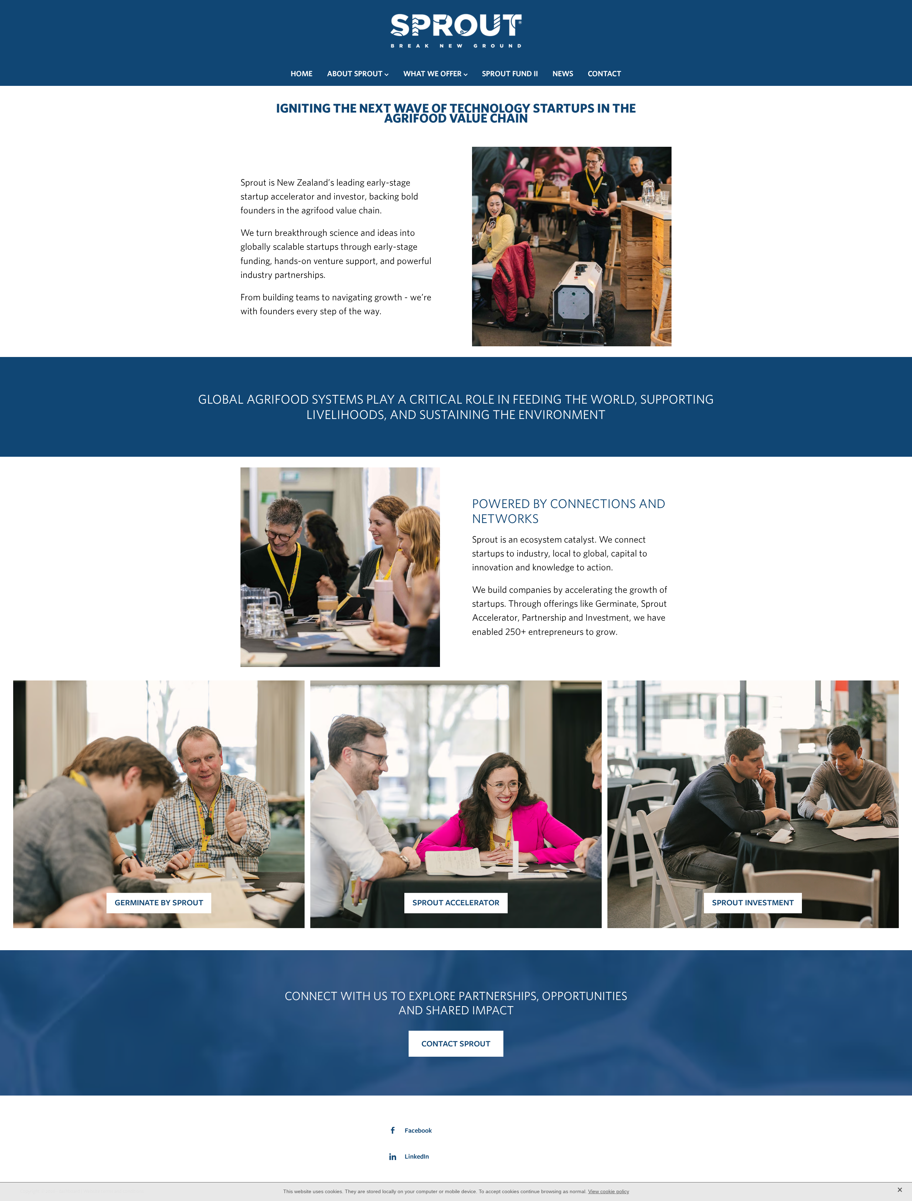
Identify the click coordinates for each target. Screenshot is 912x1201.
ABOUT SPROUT (355, 73)
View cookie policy (608, 1191)
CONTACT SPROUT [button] (456, 1043)
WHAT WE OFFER (433, 73)
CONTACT (604, 73)
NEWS (563, 73)
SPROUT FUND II (510, 73)
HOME (301, 73)
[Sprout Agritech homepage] (456, 30)
